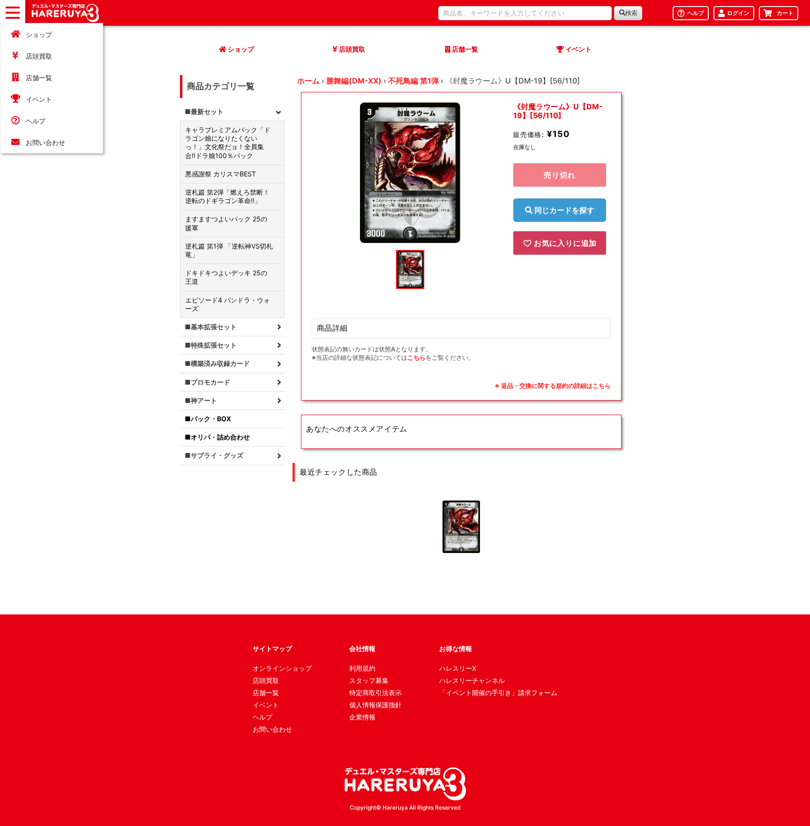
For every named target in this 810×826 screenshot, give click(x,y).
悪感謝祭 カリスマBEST (220, 174)
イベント (39, 99)
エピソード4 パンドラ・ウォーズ (227, 304)
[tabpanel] (410, 172)
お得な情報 (455, 648)
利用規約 (362, 668)
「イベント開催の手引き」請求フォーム (498, 693)
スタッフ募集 (369, 680)
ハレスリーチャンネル (472, 680)
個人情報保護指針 (375, 705)
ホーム (308, 80)
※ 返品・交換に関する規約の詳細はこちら (553, 385)
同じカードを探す (563, 210)
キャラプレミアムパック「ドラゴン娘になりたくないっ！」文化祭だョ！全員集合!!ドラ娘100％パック (227, 142)
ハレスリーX (457, 668)
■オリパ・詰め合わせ (217, 437)
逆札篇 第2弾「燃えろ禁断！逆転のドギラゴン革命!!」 (227, 196)
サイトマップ (272, 648)
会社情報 (362, 648)
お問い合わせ (45, 142)
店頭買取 (39, 56)
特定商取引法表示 (375, 693)
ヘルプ (35, 121)
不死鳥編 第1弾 (413, 80)
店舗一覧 (39, 78)
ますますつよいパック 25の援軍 (226, 223)
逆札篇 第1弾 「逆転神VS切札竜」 (229, 250)
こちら (416, 357)
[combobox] (525, 13)
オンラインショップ (282, 668)
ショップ (39, 34)
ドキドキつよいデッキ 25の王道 (226, 277)
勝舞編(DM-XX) (354, 80)
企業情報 (362, 717)
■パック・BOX (208, 419)
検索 (631, 12)
